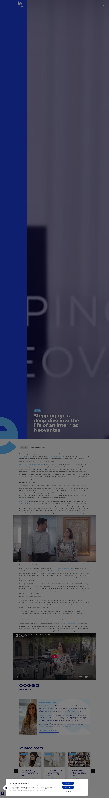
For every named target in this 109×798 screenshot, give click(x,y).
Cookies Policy (41, 790)
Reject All (68, 787)
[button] (5, 787)
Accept (68, 783)
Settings (68, 791)
